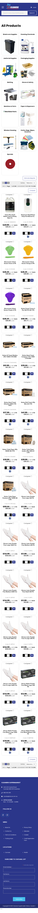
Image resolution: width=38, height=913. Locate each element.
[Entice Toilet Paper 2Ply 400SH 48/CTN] (9, 439)
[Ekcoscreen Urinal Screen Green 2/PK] (9, 252)
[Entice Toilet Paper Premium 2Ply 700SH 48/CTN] (9, 486)
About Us (7, 827)
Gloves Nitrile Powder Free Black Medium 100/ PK (28, 732)
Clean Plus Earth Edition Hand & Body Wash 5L (10, 216)
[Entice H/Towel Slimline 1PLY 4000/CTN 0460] (9, 345)
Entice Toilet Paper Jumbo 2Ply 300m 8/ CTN (28, 451)
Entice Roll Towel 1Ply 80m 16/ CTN (28, 403)
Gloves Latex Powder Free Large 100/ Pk (28, 497)
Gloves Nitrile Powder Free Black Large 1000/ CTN (10, 732)
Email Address (7, 867)
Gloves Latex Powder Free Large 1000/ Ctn (10, 544)
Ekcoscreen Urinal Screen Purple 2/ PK (10, 309)
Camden (7, 852)
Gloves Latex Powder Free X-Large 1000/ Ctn (10, 684)
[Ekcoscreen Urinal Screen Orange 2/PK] (28, 252)
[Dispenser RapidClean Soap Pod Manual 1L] (28, 205)
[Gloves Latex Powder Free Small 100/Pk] (28, 580)
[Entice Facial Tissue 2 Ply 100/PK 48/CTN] (28, 298)
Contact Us (8, 831)
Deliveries (26, 831)
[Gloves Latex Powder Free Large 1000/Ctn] (9, 533)
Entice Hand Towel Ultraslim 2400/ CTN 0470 (10, 404)
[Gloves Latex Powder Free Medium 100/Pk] (28, 533)
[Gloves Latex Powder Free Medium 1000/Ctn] (9, 580)
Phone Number (7, 888)
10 (29, 186)
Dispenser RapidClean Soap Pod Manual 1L (28, 215)
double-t (32, 906)
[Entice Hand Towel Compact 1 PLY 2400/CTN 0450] (28, 345)
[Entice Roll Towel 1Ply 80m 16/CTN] (28, 392)
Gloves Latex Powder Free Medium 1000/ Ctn (10, 591)
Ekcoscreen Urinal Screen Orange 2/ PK (28, 262)
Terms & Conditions (10, 835)
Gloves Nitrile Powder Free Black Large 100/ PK (28, 685)
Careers (26, 835)
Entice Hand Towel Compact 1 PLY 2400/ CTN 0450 (28, 357)
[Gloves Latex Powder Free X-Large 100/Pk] (28, 627)
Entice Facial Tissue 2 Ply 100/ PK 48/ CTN (28, 309)
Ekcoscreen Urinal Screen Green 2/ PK (10, 262)
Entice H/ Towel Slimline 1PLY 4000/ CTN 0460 (10, 356)
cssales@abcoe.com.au (10, 796)
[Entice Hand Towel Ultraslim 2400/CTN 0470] (9, 392)
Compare (9, 195)
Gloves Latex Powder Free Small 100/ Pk (28, 591)
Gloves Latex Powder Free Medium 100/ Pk (28, 544)
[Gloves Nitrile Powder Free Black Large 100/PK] (28, 673)
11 (31, 186)
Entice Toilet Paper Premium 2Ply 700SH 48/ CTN (10, 498)
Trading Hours (9, 838)
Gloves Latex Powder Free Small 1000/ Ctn (10, 637)
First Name (6, 874)
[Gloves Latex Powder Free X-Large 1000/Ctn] (9, 673)
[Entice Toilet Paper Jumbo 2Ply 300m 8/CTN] (28, 439)
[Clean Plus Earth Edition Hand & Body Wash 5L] (9, 205)
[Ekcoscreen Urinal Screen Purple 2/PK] (9, 298)
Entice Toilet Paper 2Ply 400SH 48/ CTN (10, 450)
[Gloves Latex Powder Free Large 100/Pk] (28, 486)
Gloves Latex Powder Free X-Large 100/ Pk (28, 637)
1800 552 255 (7, 792)
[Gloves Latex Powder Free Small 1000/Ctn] (9, 627)
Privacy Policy (28, 827)
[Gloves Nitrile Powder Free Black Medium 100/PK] (28, 720)
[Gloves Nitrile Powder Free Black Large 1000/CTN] (9, 720)
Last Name (6, 881)
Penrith (26, 852)
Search (32, 13)
